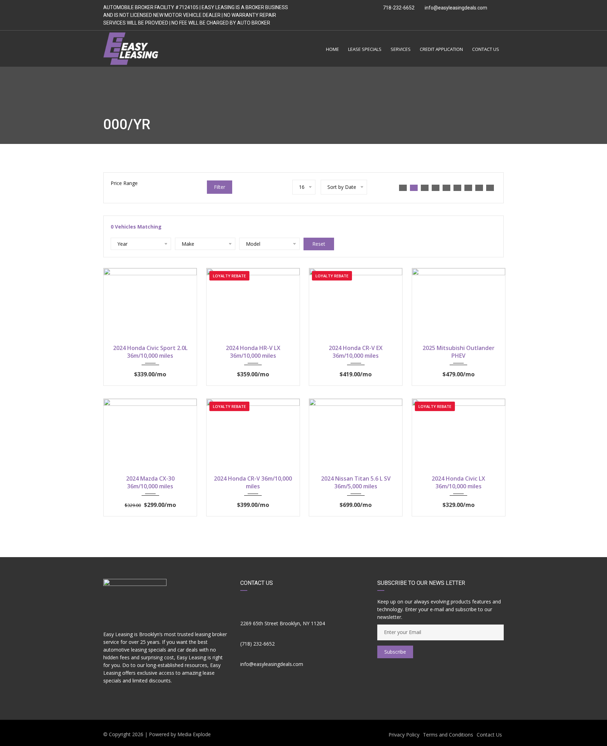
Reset (318, 243)
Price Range (124, 183)
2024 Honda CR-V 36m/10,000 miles (253, 482)
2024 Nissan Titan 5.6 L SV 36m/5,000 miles (356, 482)
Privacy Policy (404, 734)
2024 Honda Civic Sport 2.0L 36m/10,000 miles (150, 351)
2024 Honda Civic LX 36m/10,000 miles (458, 482)
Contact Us (489, 734)
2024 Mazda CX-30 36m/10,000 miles (150, 482)
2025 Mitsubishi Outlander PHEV (459, 351)
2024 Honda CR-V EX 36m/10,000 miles (356, 351)
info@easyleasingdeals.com (456, 8)
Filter (219, 187)
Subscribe (395, 651)
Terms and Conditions (448, 734)
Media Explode (194, 734)
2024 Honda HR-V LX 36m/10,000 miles (253, 351)
